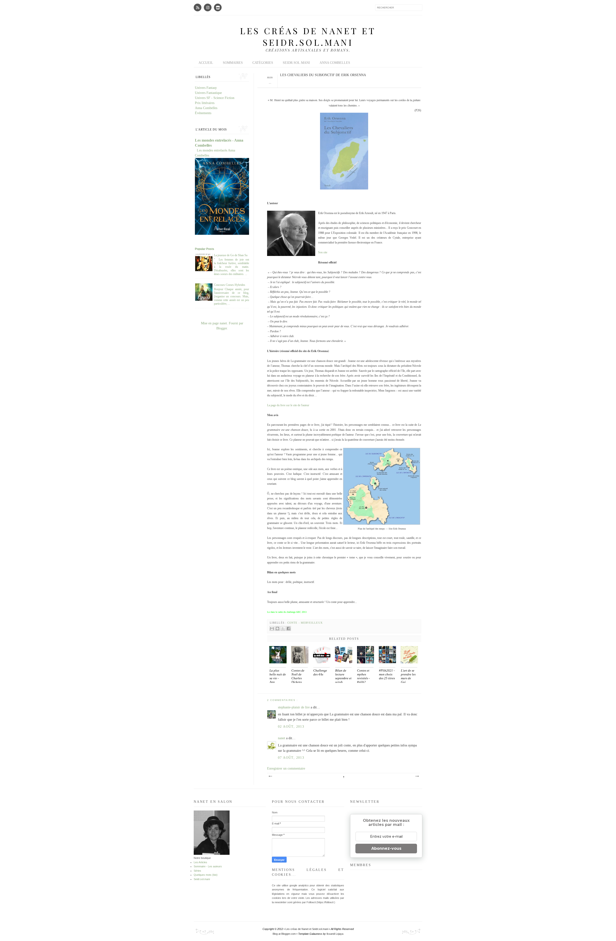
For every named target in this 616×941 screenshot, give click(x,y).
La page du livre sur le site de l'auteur (288, 405)
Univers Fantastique (208, 93)
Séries (197, 870)
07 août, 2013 (291, 757)
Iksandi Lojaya (335, 933)
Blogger (221, 328)
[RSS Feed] (197, 7)
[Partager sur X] (283, 628)
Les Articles (200, 862)
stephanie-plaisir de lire (294, 707)
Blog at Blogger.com (284, 933)
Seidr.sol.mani (296, 63)
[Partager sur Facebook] (288, 628)
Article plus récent (270, 776)
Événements (203, 113)
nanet (282, 738)
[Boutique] (218, 7)
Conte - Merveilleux (305, 622)
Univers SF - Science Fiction (214, 98)
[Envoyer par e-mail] (272, 628)
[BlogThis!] (277, 628)
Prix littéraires (204, 103)
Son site (322, 252)
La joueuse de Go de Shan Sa (230, 255)
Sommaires (233, 63)
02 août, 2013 (291, 726)
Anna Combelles (335, 63)
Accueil (206, 63)
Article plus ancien (417, 776)
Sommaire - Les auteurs (208, 866)
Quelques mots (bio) (206, 874)
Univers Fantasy (206, 88)
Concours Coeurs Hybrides (229, 285)
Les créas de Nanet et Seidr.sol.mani (308, 36)
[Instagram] (208, 7)
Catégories (262, 63)
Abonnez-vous (386, 848)
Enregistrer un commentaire (286, 768)
